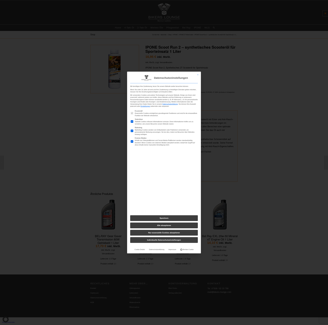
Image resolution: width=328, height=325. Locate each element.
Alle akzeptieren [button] (164, 225)
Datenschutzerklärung (170, 104)
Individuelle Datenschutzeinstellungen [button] (164, 240)
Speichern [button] (164, 218)
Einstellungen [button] (145, 106)
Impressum (172, 249)
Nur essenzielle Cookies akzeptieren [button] (164, 233)
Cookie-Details (140, 249)
